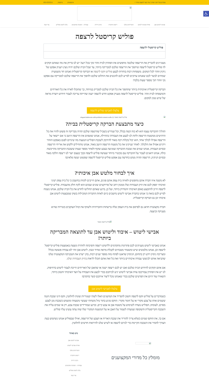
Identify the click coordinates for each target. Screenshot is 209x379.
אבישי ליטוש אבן (159, 25)
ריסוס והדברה (113, 25)
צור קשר (46, 25)
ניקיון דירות (98, 25)
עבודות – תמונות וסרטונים (80, 25)
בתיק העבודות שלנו (77, 258)
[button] (47, 47)
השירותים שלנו (129, 25)
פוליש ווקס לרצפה (103, 71)
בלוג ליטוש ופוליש (61, 25)
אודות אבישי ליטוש (144, 25)
